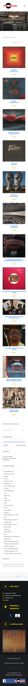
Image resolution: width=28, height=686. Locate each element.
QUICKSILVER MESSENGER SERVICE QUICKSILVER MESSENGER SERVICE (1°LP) (14, 260)
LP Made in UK (9, 598)
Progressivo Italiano (10, 593)
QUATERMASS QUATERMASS (14, 226)
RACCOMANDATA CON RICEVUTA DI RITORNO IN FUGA (14, 292)
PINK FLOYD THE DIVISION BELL (14, 195)
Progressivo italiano (7, 456)
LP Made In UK (6, 460)
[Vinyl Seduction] (10, 5)
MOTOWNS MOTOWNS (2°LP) (14, 70)
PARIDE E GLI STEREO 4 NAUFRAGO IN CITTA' (14, 133)
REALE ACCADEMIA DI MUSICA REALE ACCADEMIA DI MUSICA (14, 380)
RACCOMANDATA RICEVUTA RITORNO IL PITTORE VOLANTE (14, 317)
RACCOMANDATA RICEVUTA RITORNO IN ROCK (14, 349)
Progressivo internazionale (9, 458)
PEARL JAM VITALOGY (14, 164)
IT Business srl (17, 658)
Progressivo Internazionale (13, 595)
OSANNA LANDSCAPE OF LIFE (14, 102)
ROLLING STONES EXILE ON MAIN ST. (14, 411)
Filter (5, 445)
